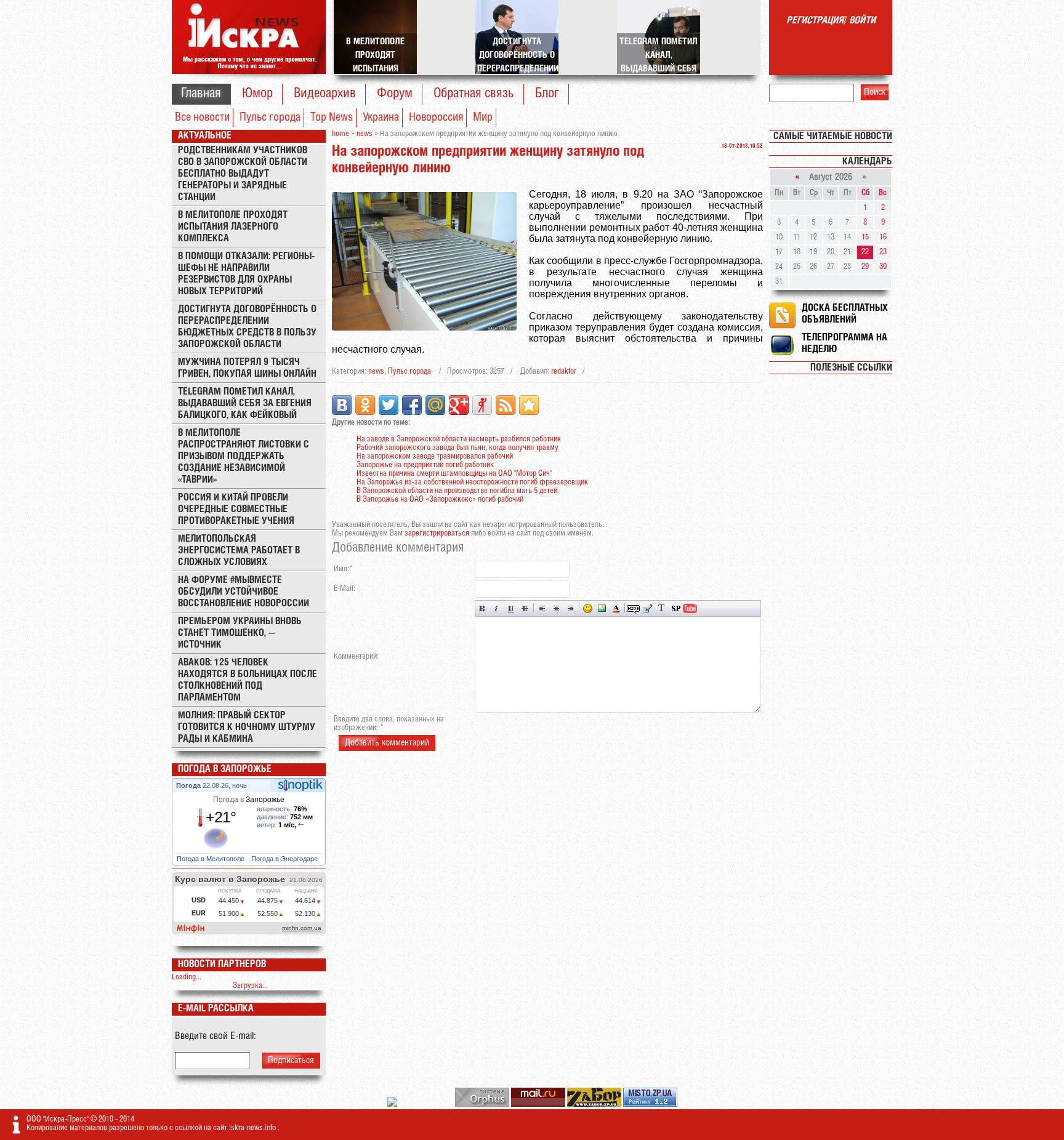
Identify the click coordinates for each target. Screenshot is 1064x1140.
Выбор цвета (616, 608)
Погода (189, 785)
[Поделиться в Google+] (459, 405)
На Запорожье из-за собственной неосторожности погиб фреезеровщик (472, 482)
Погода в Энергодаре (285, 858)
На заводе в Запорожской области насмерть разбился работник (459, 439)
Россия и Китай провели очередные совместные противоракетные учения (236, 509)
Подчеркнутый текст (511, 608)
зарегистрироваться (437, 533)
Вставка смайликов (588, 608)
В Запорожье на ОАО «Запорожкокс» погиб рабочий (440, 499)
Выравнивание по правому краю (570, 608)
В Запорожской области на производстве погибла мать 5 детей (457, 491)
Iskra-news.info (253, 1128)
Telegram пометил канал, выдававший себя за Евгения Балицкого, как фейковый (245, 403)
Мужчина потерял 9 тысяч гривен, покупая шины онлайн (247, 368)
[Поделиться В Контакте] (342, 405)
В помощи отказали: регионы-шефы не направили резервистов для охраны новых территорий (246, 274)
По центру (556, 608)
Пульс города (270, 117)
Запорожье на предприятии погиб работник (425, 465)
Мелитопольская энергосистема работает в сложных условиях (239, 550)
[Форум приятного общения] (393, 1104)
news (376, 371)
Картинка (602, 608)
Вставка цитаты (647, 608)
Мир (483, 117)
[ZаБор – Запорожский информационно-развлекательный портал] (595, 1104)
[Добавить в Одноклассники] (365, 405)
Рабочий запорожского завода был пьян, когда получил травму (457, 447)
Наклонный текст (497, 608)
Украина (381, 117)
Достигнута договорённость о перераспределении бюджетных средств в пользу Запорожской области (247, 327)
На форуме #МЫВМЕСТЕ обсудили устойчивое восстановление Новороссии (243, 592)
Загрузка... (250, 985)
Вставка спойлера (676, 608)
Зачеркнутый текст (525, 608)
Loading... (186, 977)
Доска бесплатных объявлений (845, 313)
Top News (331, 117)
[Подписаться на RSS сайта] (505, 405)
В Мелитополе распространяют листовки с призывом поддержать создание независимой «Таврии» (243, 456)
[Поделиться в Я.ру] (482, 405)
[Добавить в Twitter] (388, 405)
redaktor (563, 371)
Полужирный (482, 608)
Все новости (202, 117)
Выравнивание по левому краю (542, 608)
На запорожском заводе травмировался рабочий (435, 456)
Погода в (248, 799)
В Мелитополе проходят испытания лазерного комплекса (233, 227)
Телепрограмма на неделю (844, 343)
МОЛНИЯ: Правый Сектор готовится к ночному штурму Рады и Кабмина (246, 727)
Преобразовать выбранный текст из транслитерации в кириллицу (662, 608)
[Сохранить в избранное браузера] (529, 405)
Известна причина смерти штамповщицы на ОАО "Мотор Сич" (454, 473)
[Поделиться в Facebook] (412, 405)
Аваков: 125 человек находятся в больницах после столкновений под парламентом (247, 680)
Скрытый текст (633, 608)
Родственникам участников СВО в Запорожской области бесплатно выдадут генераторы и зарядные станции (242, 174)
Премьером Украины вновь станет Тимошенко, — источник (240, 633)
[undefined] (483, 1104)
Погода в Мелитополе (211, 858)
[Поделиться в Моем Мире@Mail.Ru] (435, 405)
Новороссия (436, 117)
